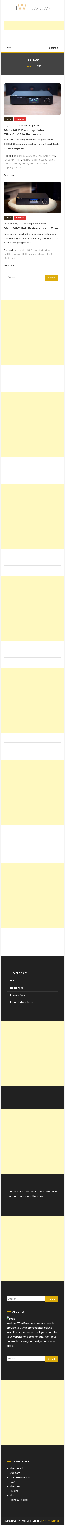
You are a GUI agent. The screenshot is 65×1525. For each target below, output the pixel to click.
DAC (28, 155)
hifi (34, 155)
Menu (10, 47)
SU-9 (32, 163)
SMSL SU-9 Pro (12, 163)
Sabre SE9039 (39, 159)
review (26, 159)
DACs (8, 119)
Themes (15, 1486)
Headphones (17, 987)
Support (15, 1473)
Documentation (20, 1477)
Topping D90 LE (13, 167)
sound (32, 254)
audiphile (19, 155)
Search (53, 47)
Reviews (20, 119)
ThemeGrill (16, 1468)
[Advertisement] (34, 25)
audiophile (20, 250)
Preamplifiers (17, 995)
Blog (12, 1495)
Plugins (14, 1491)
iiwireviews (49, 155)
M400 (8, 254)
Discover (9, 175)
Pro (19, 159)
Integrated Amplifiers (21, 1002)
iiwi (39, 155)
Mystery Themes (50, 1520)
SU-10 (25, 163)
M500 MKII (10, 159)
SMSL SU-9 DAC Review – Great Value (31, 228)
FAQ (12, 1482)
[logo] (11, 1318)
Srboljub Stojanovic (29, 125)
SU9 (39, 163)
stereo (41, 254)
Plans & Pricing (19, 1500)
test (46, 163)
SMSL (51, 159)
